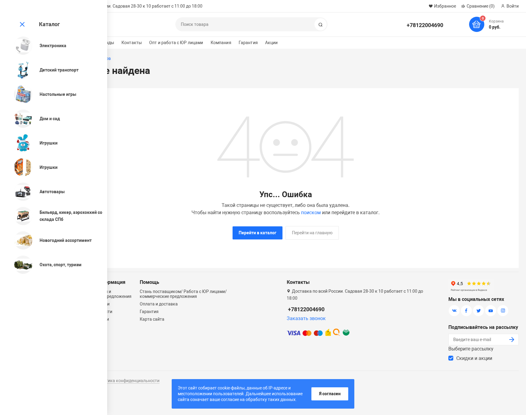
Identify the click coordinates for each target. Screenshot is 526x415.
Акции (271, 42)
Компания (221, 42)
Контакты (131, 42)
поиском (311, 212)
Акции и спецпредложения (113, 294)
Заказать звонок (306, 318)
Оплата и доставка (159, 304)
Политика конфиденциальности (127, 380)
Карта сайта (152, 319)
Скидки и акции (474, 358)
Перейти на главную (312, 232)
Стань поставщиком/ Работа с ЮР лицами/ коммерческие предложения (183, 294)
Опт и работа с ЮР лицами (176, 42)
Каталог (49, 24)
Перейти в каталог (257, 232)
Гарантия (248, 42)
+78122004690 (425, 25)
